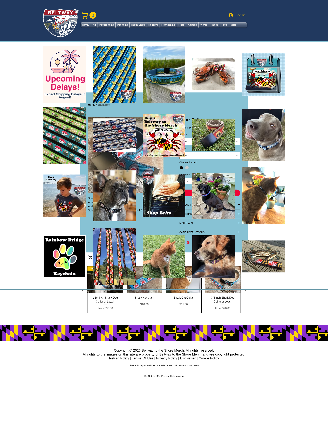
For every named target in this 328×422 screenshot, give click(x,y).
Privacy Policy (166, 358)
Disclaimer (188, 358)
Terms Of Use (142, 358)
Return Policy (119, 358)
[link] (89, 15)
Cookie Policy (209, 358)
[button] (106, 25)
